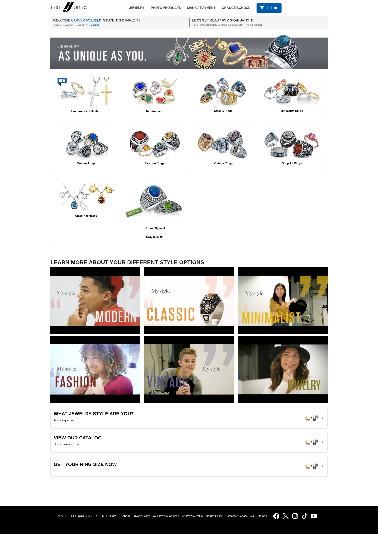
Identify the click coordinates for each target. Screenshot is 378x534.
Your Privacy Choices (166, 515)
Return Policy (214, 515)
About (126, 515)
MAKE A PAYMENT (201, 7)
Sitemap (263, 515)
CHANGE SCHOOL (236, 7)
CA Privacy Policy (192, 515)
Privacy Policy (141, 515)
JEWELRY (137, 7)
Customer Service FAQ (239, 515)
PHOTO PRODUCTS (166, 7)
